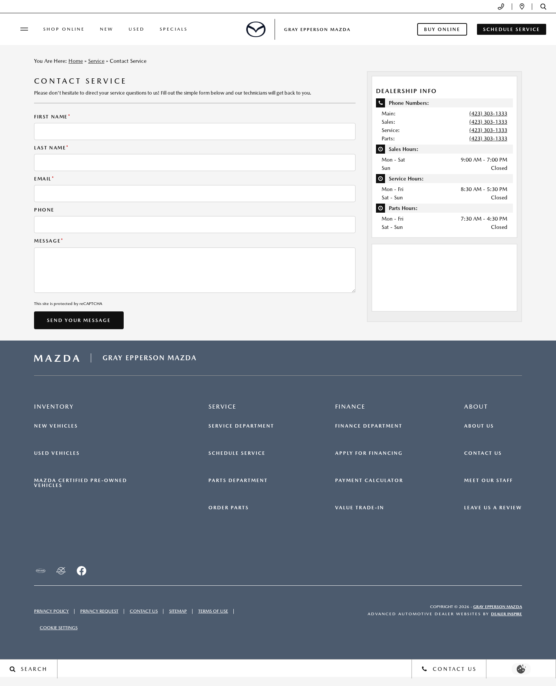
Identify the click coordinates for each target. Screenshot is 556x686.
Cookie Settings (59, 627)
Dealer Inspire (506, 613)
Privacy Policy (51, 611)
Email (44, 179)
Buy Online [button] (442, 29)
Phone (44, 210)
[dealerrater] (61, 571)
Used (136, 29)
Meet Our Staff (488, 480)
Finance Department (368, 426)
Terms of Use (213, 611)
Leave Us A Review (493, 507)
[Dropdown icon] (501, 6)
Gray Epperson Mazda (497, 606)
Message (49, 241)
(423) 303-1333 (488, 113)
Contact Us (483, 453)
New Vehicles (56, 426)
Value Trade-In (359, 507)
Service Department (241, 426)
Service (96, 61)
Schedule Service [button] (511, 29)
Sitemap (178, 611)
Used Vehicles (57, 453)
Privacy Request (99, 611)
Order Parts (228, 507)
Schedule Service (237, 453)
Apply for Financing (369, 453)
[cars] (40, 571)
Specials (174, 29)
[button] (543, 6)
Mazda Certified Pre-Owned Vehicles (80, 483)
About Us (479, 426)
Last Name (51, 148)
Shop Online (64, 29)
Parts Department (238, 480)
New (106, 29)
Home (75, 61)
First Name (52, 117)
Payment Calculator (369, 480)
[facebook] (81, 571)
